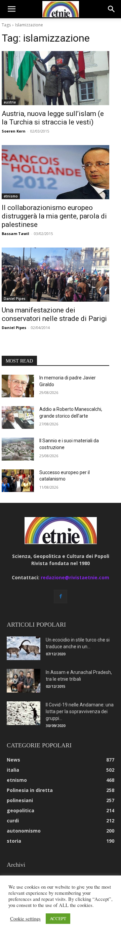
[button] (11, 9)
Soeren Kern (14, 131)
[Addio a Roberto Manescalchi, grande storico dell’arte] (18, 417)
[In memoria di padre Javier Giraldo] (18, 386)
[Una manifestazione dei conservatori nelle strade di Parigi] (55, 275)
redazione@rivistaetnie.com (75, 577)
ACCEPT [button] (58, 918)
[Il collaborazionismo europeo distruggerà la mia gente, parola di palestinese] (55, 172)
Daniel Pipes (15, 298)
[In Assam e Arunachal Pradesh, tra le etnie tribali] (23, 681)
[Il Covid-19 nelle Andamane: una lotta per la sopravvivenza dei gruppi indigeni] (23, 713)
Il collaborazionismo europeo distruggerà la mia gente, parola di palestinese (54, 216)
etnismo (11, 196)
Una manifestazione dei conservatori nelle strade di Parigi (54, 314)
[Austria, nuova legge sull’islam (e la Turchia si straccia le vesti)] (55, 78)
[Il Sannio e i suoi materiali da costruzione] (18, 449)
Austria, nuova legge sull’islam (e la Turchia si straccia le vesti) (53, 118)
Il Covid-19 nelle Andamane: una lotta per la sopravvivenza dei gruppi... (80, 711)
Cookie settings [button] (25, 919)
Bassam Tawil (15, 233)
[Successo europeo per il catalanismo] (18, 480)
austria (10, 102)
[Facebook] (60, 596)
